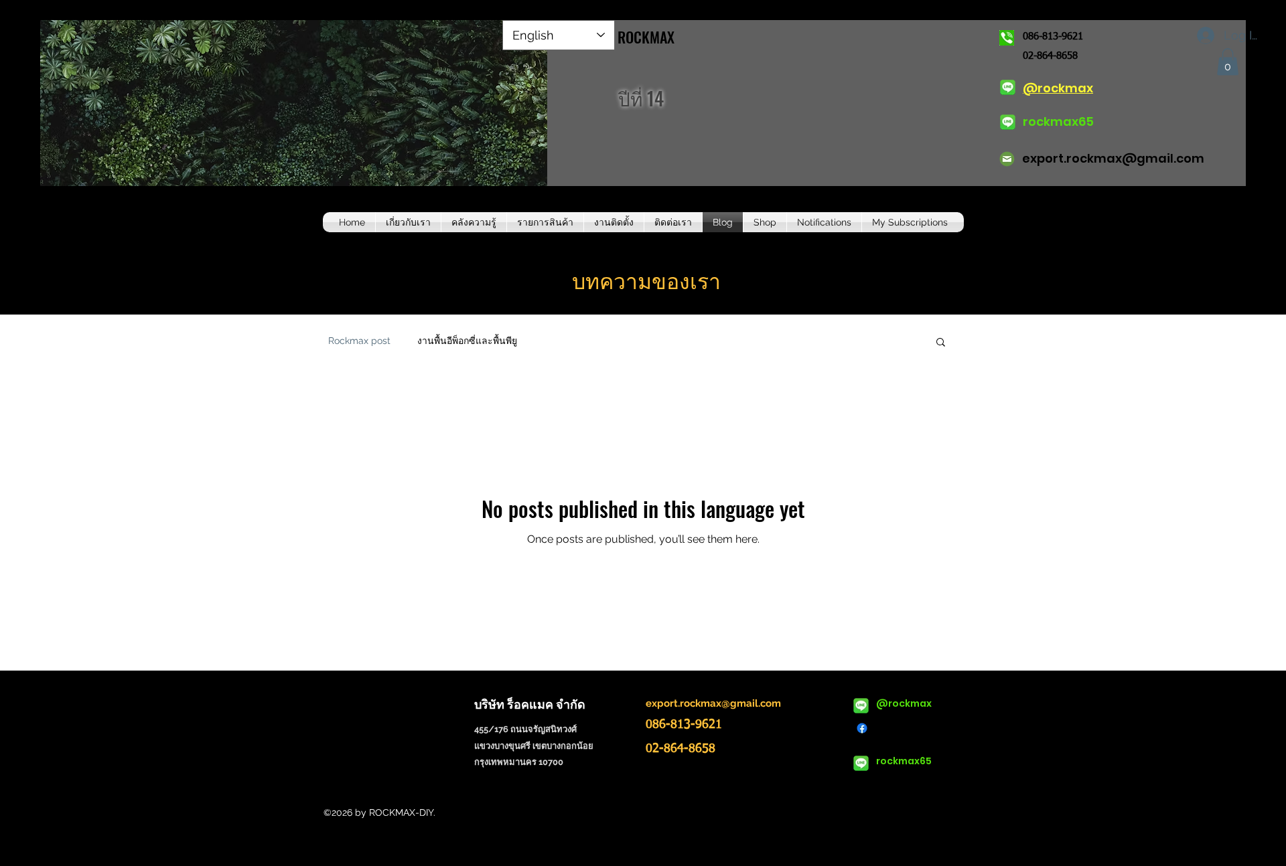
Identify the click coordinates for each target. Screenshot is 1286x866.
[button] (1227, 62)
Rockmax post (359, 340)
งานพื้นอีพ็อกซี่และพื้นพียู (467, 340)
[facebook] (862, 728)
